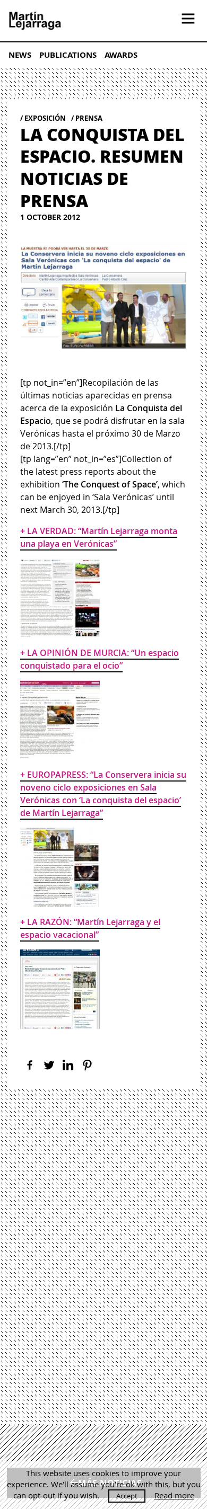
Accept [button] (126, 1496)
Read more (174, 1495)
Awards (121, 54)
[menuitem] (23, 54)
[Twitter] (48, 1065)
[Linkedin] (67, 1065)
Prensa (88, 118)
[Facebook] (29, 1065)
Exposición (45, 118)
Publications (68, 54)
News (19, 54)
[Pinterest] (87, 1065)
